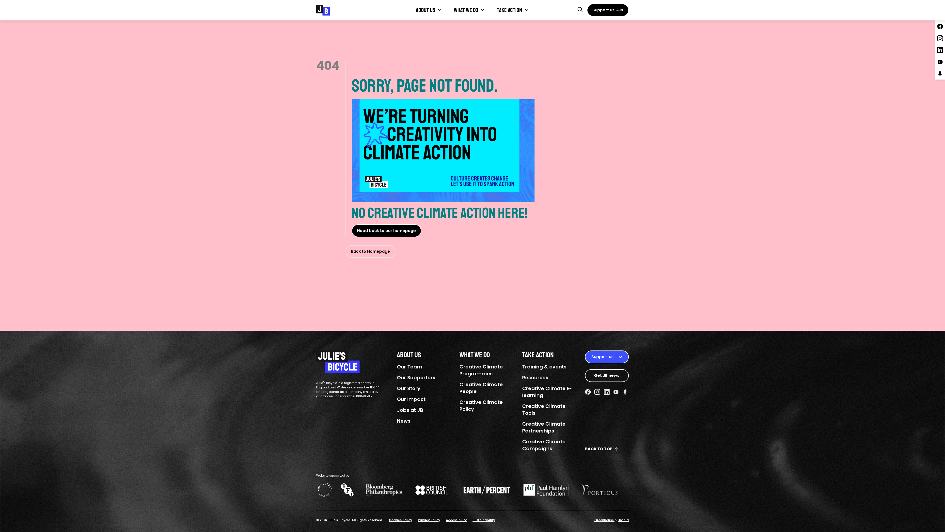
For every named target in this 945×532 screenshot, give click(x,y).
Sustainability (483, 520)
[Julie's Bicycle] (323, 10)
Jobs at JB (410, 410)
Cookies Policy (400, 520)
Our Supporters (416, 377)
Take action (509, 10)
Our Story (408, 388)
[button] (580, 9)
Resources (535, 377)
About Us (425, 10)
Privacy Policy (429, 520)
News (403, 420)
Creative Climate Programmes (481, 370)
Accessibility (456, 520)
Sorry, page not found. (425, 86)
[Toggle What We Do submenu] (482, 10)
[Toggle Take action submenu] (526, 10)
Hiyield (623, 520)
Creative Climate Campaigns (544, 445)
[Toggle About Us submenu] (439, 10)
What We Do (466, 10)
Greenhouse (604, 520)
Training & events (544, 366)
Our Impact (411, 399)
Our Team (409, 366)
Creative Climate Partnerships (544, 427)
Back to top (598, 449)
